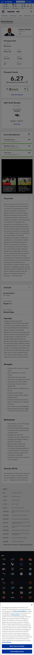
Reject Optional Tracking (17, 646)
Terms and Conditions (19, 611)
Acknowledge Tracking (17, 651)
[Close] (32, 605)
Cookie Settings (6, 642)
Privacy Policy (15, 615)
